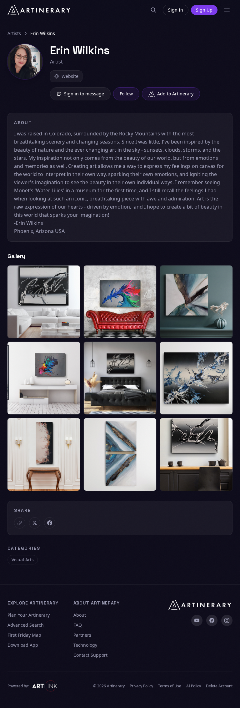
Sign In (175, 10)
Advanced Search (26, 625)
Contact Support (90, 655)
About (79, 615)
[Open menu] (226, 10)
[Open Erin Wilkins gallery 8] (120, 454)
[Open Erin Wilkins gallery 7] (44, 454)
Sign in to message (84, 94)
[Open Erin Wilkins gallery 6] (196, 378)
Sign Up (204, 10)
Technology (85, 645)
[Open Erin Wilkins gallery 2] (120, 302)
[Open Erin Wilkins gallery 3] (196, 302)
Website (70, 76)
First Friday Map (24, 635)
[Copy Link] (19, 522)
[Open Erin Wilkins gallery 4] (44, 378)
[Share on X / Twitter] (34, 522)
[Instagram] (226, 620)
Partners (82, 635)
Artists (14, 33)
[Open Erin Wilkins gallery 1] (44, 302)
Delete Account (219, 686)
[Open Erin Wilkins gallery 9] (196, 454)
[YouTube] (196, 620)
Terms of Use (169, 686)
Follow (126, 94)
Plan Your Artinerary (29, 615)
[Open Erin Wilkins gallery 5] (120, 378)
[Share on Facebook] (49, 522)
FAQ (77, 625)
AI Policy (193, 686)
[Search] (153, 10)
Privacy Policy (141, 686)
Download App (23, 645)
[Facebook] (212, 620)
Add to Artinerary (175, 94)
